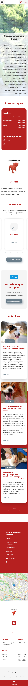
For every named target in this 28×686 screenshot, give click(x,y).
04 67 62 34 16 (10, 555)
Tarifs (14, 631)
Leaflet (14, 600)
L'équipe (3, 631)
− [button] (2, 577)
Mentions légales (14, 673)
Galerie (25, 631)
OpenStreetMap (20, 600)
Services (9, 631)
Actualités (19, 631)
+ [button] (2, 575)
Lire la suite (14, 242)
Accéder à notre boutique (14, 301)
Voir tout (14, 508)
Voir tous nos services (14, 259)
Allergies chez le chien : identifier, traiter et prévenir (14, 347)
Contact (14, 633)
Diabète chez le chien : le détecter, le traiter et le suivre (12, 409)
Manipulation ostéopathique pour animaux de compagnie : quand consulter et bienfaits (14, 476)
